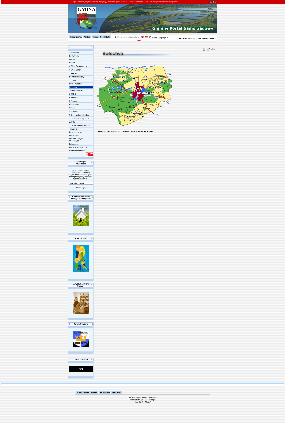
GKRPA (73, 73)
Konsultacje (74, 104)
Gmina (72, 59)
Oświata (73, 80)
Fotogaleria (74, 144)
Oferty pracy (74, 135)
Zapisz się (81, 188)
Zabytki (72, 122)
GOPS (72, 94)
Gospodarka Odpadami (79, 118)
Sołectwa (73, 87)
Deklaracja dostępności (78, 147)
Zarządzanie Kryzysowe (79, 125)
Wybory (72, 108)
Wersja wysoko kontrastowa (128, 37)
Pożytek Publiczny (76, 77)
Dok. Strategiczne (76, 84)
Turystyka (73, 129)
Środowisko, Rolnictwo (79, 115)
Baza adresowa (75, 132)
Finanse (73, 101)
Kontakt (72, 62)
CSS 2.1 (137, 402)
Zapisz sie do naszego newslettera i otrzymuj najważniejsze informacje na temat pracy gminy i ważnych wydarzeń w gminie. (80, 174)
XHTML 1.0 (146, 402)
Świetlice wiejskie (76, 90)
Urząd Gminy (75, 69)
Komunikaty (74, 56)
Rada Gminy (74, 97)
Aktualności (74, 53)
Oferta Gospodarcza (78, 66)
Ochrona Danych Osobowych (76, 140)
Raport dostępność (77, 151)
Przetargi (73, 111)
